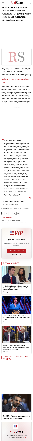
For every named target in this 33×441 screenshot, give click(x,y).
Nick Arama (6, 351)
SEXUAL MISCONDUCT (20, 223)
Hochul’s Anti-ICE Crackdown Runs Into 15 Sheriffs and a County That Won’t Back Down (16, 317)
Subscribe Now (16, 254)
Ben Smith (6, 322)
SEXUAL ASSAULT (6, 223)
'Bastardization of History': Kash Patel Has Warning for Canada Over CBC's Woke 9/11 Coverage (16, 416)
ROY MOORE (5, 220)
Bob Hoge (5, 292)
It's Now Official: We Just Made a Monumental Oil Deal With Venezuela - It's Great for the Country (16, 347)
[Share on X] (2, 213)
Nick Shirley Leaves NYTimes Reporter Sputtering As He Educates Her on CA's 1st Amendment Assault (16, 287)
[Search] (30, 3)
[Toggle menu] (3, 2)
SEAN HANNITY (16, 220)
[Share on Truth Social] (6, 213)
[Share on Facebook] (10, 213)
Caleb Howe (5, 20)
